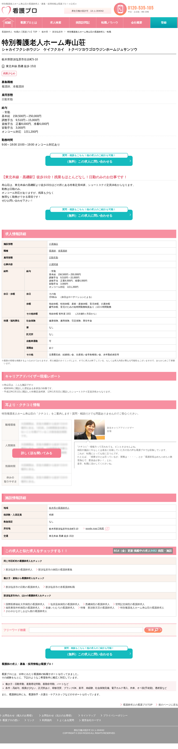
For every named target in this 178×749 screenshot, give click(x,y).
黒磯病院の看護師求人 (97, 604)
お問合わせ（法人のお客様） (57, 715)
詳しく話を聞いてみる (36, 453)
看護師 (52, 250)
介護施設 (53, 244)
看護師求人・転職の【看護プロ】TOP (19, 32)
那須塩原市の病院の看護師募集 (55, 569)
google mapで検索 (95, 528)
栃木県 (45, 32)
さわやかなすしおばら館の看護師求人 (26, 611)
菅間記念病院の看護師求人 (130, 604)
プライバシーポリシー (115, 715)
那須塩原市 (57, 32)
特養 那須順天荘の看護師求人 (97, 607)
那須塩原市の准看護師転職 (60, 587)
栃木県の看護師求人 (59, 508)
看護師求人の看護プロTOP (137, 704)
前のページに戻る (168, 704)
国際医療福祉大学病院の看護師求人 (25, 604)
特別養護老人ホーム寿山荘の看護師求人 (142, 607)
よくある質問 (66, 720)
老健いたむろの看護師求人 (60, 607)
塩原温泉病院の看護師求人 (65, 604)
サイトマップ (88, 715)
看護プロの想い (10, 720)
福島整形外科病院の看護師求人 (23, 607)
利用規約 (47, 720)
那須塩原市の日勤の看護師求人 (23, 587)
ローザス (96, 720)
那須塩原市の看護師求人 (19, 569)
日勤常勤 (53, 257)
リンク (30, 720)
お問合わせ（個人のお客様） (18, 715)
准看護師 (62, 250)
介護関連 (53, 264)
